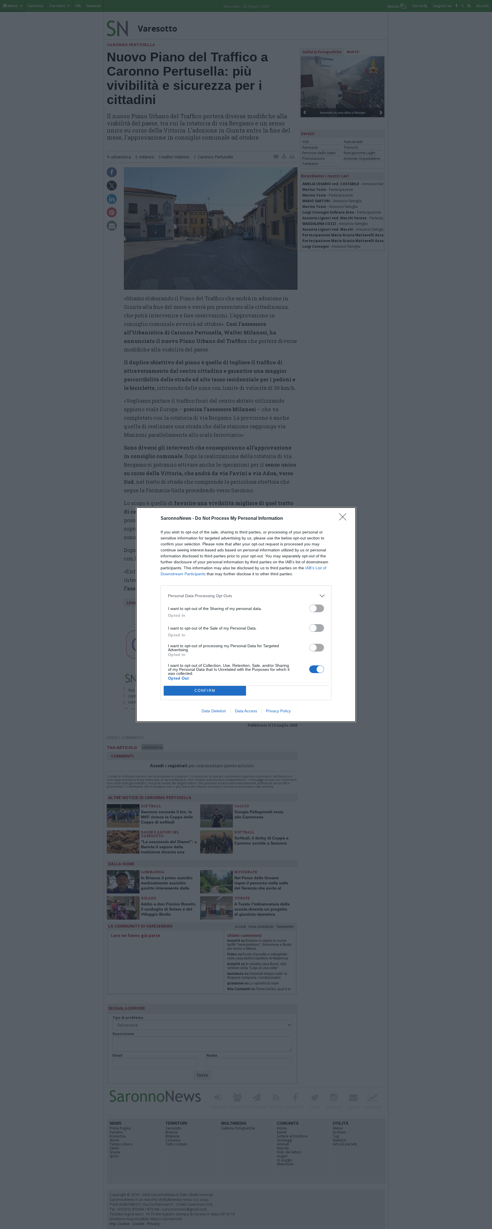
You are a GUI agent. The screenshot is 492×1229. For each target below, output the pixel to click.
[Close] (344, 518)
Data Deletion (214, 711)
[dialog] (246, 615)
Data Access (246, 711)
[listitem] (246, 596)
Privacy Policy (278, 711)
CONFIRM (205, 690)
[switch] (316, 608)
